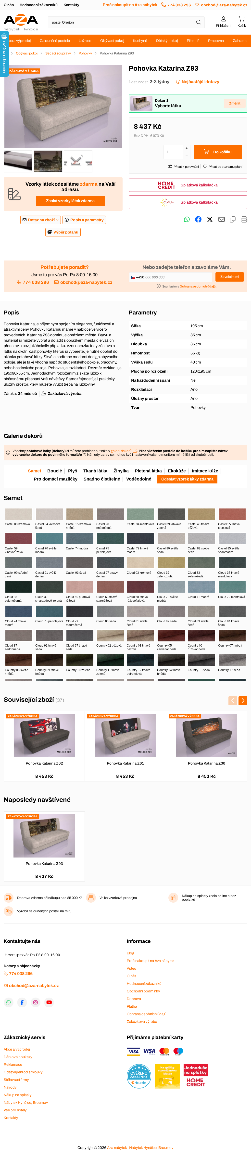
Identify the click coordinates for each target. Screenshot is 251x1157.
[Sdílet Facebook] (198, 219)
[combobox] (126, 22)
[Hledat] (199, 22)
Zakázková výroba (142, 1022)
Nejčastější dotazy (200, 81)
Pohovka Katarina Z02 (44, 763)
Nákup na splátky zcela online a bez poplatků (209, 897)
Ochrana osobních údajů (146, 1014)
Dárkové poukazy (18, 1057)
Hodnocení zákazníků (39, 5)
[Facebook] (22, 1002)
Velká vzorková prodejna (118, 898)
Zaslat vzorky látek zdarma (70, 201)
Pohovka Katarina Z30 (206, 763)
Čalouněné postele (55, 41)
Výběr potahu (65, 232)
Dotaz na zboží (41, 220)
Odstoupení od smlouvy (23, 1072)
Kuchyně (140, 41)
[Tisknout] (244, 219)
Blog (130, 953)
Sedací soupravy (58, 53)
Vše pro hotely (15, 1110)
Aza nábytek (117, 1148)
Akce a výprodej (17, 41)
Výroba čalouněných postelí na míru (44, 911)
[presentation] (232, 700)
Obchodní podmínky (143, 991)
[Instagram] (35, 1002)
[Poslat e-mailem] (221, 219)
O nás (9, 5)
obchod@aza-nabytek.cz (224, 5)
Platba (132, 1006)
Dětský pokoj (167, 41)
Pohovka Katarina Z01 (125, 763)
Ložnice (85, 41)
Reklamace (13, 1064)
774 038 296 (179, 5)
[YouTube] (49, 1002)
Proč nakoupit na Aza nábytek (130, 5)
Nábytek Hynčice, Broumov (26, 1103)
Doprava (134, 999)
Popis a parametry (87, 220)
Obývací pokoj (112, 41)
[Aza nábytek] (21, 22)
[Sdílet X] (210, 219)
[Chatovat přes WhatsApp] (187, 219)
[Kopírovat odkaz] (233, 219)
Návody (10, 1087)
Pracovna (216, 41)
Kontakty (71, 5)
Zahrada (240, 41)
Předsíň (193, 41)
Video (131, 968)
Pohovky (85, 53)
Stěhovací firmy (16, 1080)
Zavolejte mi (229, 277)
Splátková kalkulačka (199, 185)
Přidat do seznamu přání (225, 167)
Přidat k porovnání (186, 167)
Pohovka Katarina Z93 (44, 864)
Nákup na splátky (18, 1095)
